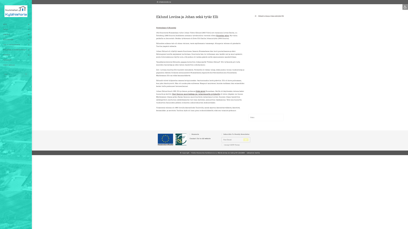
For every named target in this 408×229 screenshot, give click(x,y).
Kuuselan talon (222, 35)
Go (246, 140)
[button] (405, 7)
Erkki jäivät (200, 91)
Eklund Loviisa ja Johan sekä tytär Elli (271, 16)
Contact (193, 138)
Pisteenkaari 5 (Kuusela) (166, 28)
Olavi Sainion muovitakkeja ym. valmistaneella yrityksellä (196, 94)
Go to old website (204, 138)
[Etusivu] (255, 16)
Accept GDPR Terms (232, 145)
